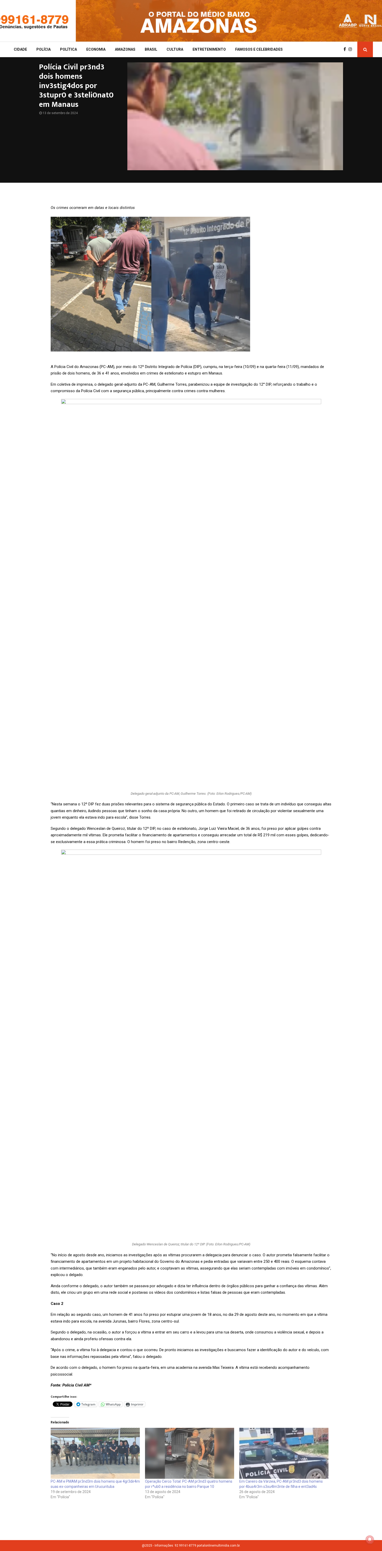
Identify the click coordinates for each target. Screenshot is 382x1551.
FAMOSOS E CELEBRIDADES (259, 49)
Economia (96, 49)
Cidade (20, 49)
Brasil (151, 49)
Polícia (43, 49)
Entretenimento (209, 49)
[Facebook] (346, 49)
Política (68, 49)
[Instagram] (351, 49)
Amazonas (125, 49)
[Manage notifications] (370, 1539)
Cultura (175, 49)
